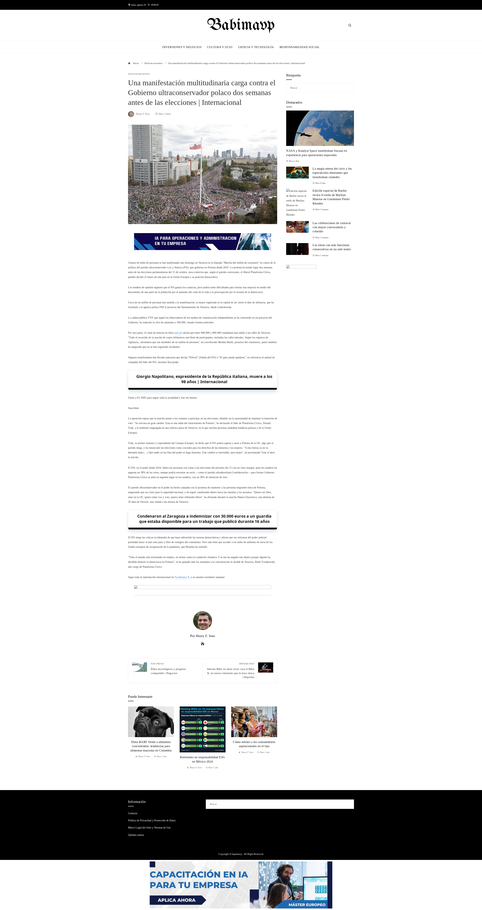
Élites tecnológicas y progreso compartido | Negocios (168, 668)
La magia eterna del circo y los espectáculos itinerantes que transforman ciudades (332, 173)
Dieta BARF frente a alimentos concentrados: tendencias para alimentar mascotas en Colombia (151, 746)
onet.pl (178, 332)
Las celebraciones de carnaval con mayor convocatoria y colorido (332, 227)
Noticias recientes (139, 74)
